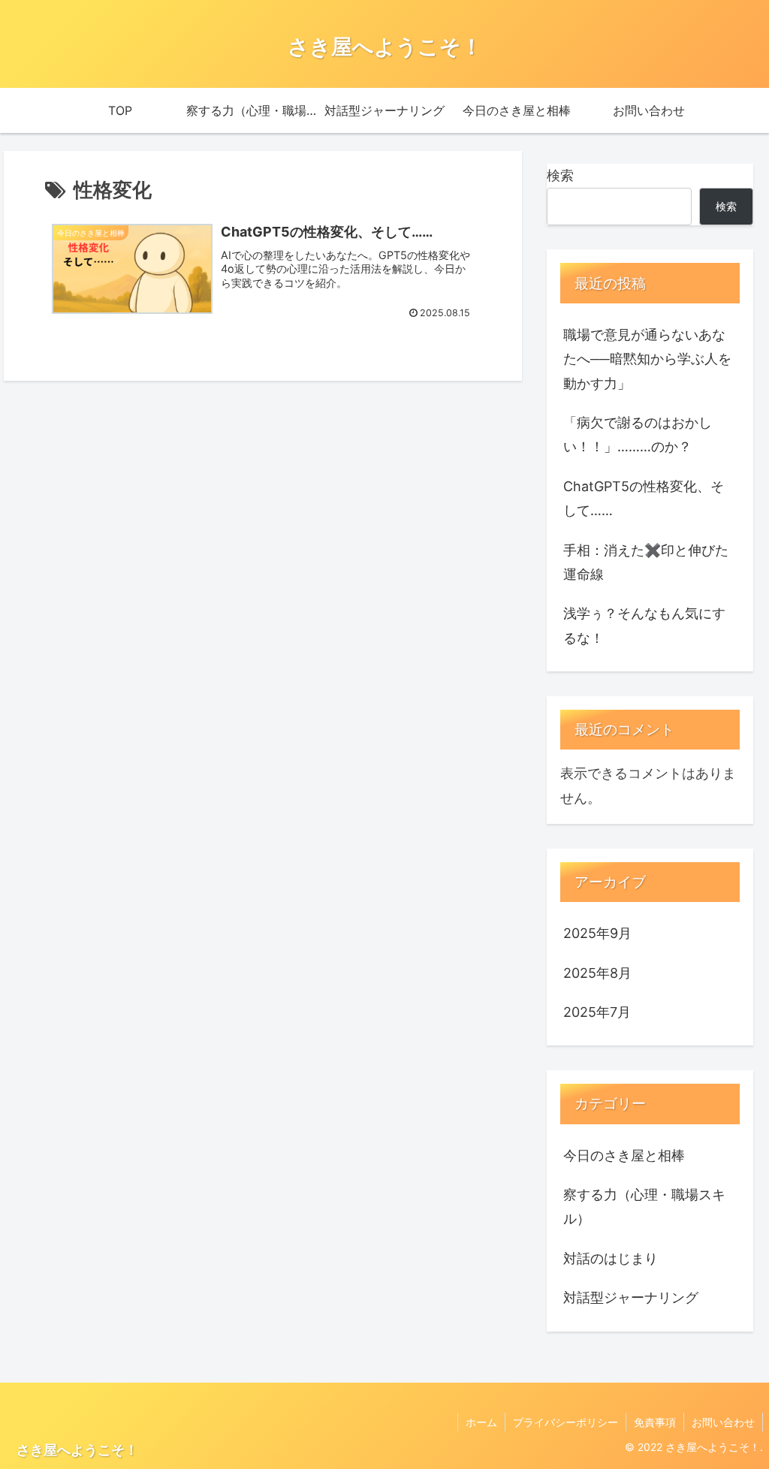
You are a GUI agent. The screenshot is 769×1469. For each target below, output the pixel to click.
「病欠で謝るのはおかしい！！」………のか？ (637, 434)
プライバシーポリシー (565, 1422)
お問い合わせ (723, 1422)
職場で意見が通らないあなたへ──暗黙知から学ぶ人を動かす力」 (647, 359)
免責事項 (655, 1422)
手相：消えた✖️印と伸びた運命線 (645, 562)
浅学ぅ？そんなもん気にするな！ (644, 625)
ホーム (481, 1422)
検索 (560, 175)
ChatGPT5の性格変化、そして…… (643, 498)
